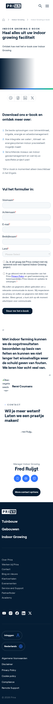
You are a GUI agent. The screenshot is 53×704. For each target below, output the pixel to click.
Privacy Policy (9, 670)
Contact (6, 569)
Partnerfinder (8, 593)
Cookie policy (9, 676)
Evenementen (9, 583)
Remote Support (10, 688)
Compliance (8, 682)
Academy (7, 597)
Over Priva (7, 559)
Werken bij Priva (10, 564)
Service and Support (12, 588)
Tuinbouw (10, 521)
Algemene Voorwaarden (14, 658)
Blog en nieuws (10, 574)
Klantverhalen (9, 578)
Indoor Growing (14, 537)
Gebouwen (10, 529)
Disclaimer (7, 664)
